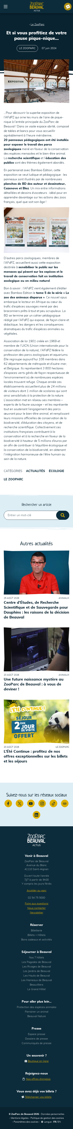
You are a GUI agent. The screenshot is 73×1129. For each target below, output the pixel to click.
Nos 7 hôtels (36, 957)
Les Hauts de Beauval (36, 975)
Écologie (56, 471)
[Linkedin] (36, 815)
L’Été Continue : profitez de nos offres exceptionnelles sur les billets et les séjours (36, 756)
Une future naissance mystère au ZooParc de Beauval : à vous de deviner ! (33, 684)
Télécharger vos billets (38, 1097)
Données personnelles (52, 1114)
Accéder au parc (36, 890)
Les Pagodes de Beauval (36, 962)
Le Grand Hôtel (36, 989)
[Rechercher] (62, 515)
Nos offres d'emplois (38, 1079)
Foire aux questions (36, 903)
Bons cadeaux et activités (36, 939)
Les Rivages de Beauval (36, 966)
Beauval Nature (36, 1016)
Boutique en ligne (38, 1061)
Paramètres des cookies (26, 1122)
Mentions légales (19, 1118)
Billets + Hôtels (36, 935)
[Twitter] (19, 803)
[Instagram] (42, 803)
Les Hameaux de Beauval (36, 980)
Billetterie (36, 930)
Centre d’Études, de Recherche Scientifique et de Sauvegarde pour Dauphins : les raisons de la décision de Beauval (36, 610)
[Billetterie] (68, 6)
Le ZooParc (37, 24)
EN (59, 1122)
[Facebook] (8, 803)
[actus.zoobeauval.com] (37, 6)
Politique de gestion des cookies (47, 1118)
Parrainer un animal (36, 1011)
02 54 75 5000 (36, 897)
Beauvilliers (36, 984)
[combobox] (36, 515)
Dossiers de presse (36, 1038)
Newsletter (36, 912)
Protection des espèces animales (36, 1007)
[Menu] (5, 6)
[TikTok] (53, 803)
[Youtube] (31, 803)
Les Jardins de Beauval (36, 971)
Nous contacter (36, 908)
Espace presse (36, 1034)
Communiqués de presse (36, 1043)
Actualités (35, 471)
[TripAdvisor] (65, 803)
